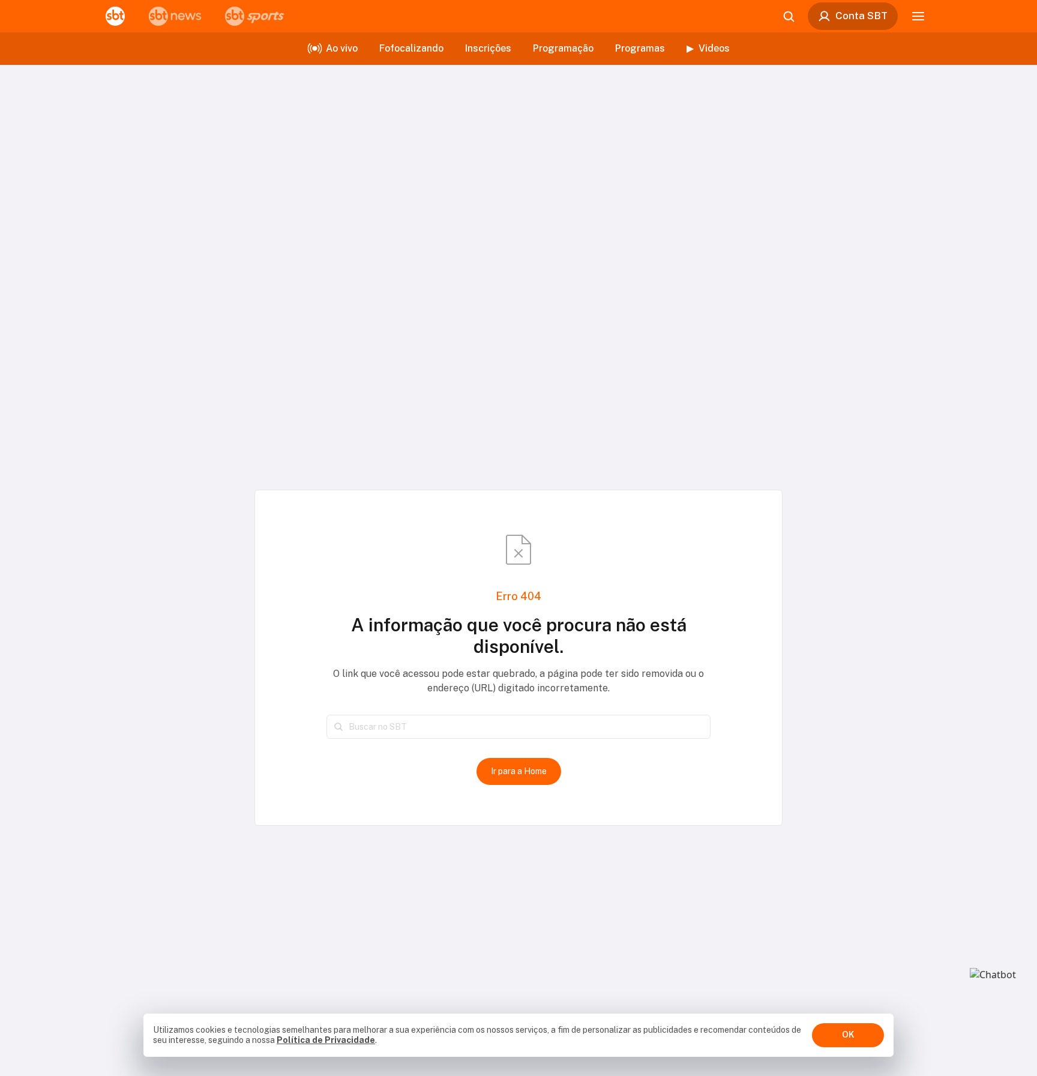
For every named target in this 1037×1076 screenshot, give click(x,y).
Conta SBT (861, 16)
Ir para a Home (519, 771)
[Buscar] (338, 727)
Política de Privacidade (326, 1040)
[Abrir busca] (789, 16)
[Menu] (918, 16)
